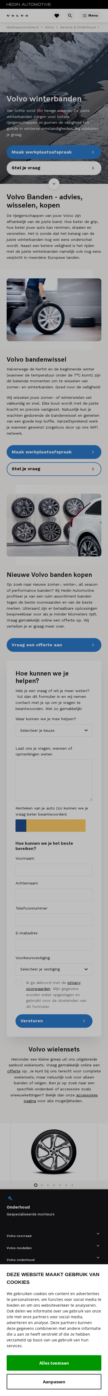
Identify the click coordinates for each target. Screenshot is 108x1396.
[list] (54, 1206)
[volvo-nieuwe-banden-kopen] (54, 525)
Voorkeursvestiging (33, 958)
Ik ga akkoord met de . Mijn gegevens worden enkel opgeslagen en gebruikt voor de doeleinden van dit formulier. (56, 994)
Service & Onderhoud (78, 27)
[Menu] (84, 15)
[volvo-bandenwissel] (54, 309)
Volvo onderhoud (21, 1260)
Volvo (49, 27)
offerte (13, 1071)
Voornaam (25, 858)
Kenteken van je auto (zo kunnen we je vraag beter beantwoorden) (52, 811)
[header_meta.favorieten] (56, 15)
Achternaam (27, 883)
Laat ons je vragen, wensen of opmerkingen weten (44, 751)
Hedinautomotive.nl (23, 27)
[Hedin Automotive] (29, 4)
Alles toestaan (54, 1363)
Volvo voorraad (19, 1236)
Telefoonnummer (31, 908)
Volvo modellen (19, 1248)
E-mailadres (27, 933)
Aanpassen (54, 1381)
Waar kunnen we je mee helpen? (46, 719)
